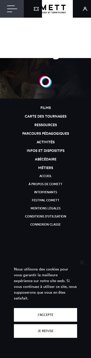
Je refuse (45, 331)
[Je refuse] (81, 262)
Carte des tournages (45, 116)
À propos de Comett (45, 184)
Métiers (45, 168)
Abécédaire (45, 159)
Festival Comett (45, 200)
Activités (46, 142)
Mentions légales (46, 208)
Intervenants (45, 192)
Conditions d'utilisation (45, 216)
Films (45, 107)
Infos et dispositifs (45, 150)
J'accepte (45, 315)
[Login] (82, 9)
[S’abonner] (33, 9)
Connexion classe (45, 224)
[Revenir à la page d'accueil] (45, 8)
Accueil (45, 176)
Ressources (45, 125)
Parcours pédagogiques (45, 133)
